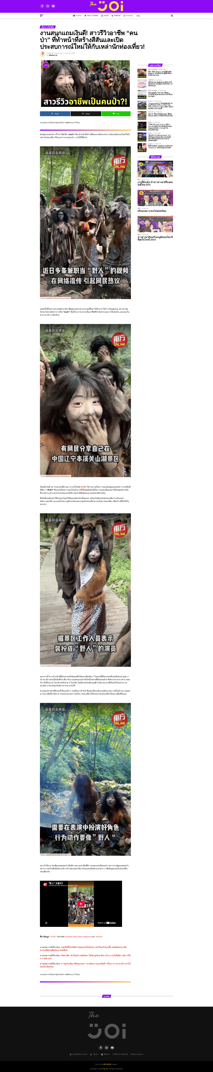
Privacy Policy (137, 1054)
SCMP (53, 937)
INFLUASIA (107, 1064)
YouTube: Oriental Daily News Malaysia (58, 298)
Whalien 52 (53, 55)
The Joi (105, 1068)
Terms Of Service (120, 1054)
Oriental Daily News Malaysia (78, 937)
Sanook (99, 937)
